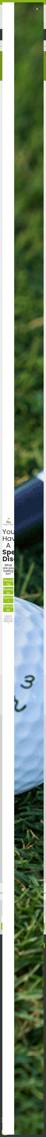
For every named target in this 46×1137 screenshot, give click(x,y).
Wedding (8, 582)
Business (8, 590)
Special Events (8, 599)
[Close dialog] (37, 9)
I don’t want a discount (8, 617)
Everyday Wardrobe (8, 608)
